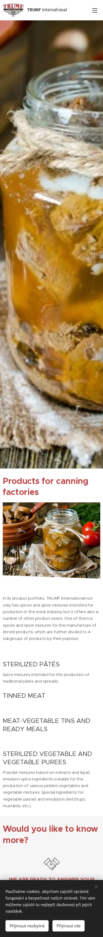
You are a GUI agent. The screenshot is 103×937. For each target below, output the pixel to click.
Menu (94, 10)
